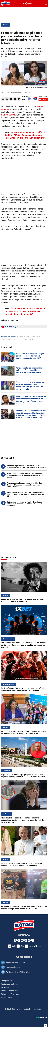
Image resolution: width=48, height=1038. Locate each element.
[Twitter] (7, 99)
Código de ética (7, 981)
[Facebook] (11, 99)
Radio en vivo (6, 998)
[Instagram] (25, 940)
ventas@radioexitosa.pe (15, 962)
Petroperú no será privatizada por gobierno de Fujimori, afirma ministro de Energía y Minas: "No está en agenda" (30, 385)
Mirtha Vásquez (24, 337)
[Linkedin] (15, 99)
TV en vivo (5, 987)
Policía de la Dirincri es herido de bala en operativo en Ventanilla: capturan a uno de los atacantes (24, 907)
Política (5, 25)
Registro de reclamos (9, 984)
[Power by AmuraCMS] (41, 1018)
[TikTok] (32, 940)
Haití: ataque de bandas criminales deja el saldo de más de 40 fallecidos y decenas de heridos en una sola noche (25, 504)
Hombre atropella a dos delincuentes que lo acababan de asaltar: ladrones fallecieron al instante (26, 466)
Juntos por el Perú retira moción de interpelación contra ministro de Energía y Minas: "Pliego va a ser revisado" (31, 399)
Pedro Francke (6, 339)
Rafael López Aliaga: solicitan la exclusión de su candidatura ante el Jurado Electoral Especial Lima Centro (25, 475)
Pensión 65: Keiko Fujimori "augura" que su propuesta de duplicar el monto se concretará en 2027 (31, 356)
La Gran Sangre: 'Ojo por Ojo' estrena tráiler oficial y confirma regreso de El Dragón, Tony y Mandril (23, 689)
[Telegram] (19, 99)
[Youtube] (22, 940)
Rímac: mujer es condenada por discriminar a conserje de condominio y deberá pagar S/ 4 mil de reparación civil (22, 820)
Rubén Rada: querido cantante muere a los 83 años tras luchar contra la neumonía (22, 600)
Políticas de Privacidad (10, 994)
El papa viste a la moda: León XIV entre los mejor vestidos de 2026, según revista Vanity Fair (21, 864)
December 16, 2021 (11, 326)
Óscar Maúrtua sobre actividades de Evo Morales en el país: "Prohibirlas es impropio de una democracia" (24, 311)
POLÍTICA (17, 339)
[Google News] (29, 940)
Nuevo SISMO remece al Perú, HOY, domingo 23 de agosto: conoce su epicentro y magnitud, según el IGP (25, 494)
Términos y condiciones (10, 991)
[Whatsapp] (3, 99)
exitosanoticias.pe (13, 967)
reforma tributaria (28, 339)
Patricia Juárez (36, 337)
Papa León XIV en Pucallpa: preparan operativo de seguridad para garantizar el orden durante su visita (23, 775)
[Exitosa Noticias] (5, 3)
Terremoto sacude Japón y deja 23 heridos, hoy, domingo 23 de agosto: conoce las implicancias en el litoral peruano (26, 485)
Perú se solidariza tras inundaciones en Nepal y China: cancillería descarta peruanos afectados (31, 370)
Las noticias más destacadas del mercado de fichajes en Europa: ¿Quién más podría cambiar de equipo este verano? (24, 645)
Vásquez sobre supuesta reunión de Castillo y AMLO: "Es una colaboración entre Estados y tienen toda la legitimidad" (24, 135)
